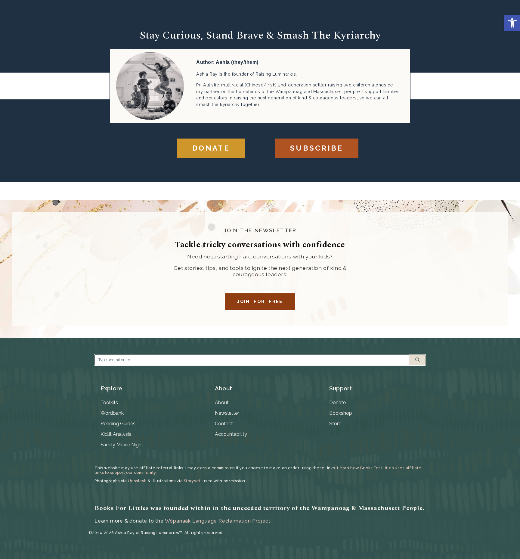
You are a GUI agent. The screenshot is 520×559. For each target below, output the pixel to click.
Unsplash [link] (137, 481)
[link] (512, 23)
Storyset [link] (192, 481)
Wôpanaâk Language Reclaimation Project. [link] (218, 521)
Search (417, 359)
